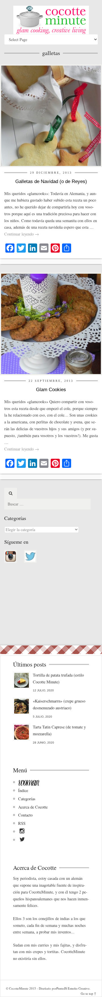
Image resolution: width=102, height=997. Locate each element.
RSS (22, 823)
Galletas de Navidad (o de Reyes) (51, 181)
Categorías (26, 798)
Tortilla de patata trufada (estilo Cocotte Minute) (58, 678)
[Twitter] (22, 840)
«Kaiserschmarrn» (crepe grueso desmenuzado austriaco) (59, 704)
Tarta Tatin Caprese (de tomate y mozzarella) (59, 730)
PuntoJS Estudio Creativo (73, 988)
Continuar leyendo (21, 234)
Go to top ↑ (88, 993)
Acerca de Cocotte (33, 807)
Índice (23, 790)
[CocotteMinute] (51, 20)
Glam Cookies (51, 389)
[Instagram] (22, 832)
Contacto (25, 815)
